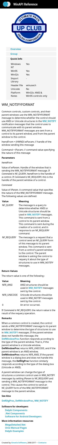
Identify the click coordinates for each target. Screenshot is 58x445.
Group (13, 53)
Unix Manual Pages (16, 427)
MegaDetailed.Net (15, 424)
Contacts (42, 442)
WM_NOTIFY (49, 121)
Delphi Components (16, 410)
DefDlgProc (8, 400)
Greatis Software (19, 442)
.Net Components (15, 413)
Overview (15, 49)
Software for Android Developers (23, 416)
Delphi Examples (14, 431)
